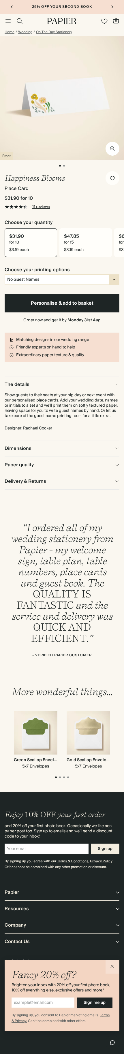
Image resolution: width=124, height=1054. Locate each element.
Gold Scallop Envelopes (90, 760)
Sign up (105, 848)
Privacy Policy (101, 861)
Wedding (25, 32)
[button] (112, 967)
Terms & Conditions (72, 861)
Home (9, 32)
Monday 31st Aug (84, 320)
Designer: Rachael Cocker (28, 428)
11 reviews (41, 207)
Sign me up (95, 1002)
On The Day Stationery (54, 32)
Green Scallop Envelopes (39, 760)
